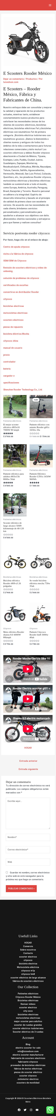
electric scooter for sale (28, 1047)
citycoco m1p (28, 970)
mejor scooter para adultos (28, 1021)
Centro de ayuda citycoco (16, 246)
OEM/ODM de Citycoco (14, 260)
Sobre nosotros (28, 949)
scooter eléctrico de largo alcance (28, 977)
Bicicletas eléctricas (28, 1000)
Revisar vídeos (28, 1004)
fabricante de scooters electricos (28, 1058)
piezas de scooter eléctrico (28, 1072)
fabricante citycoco (28, 1061)
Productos (31, 79)
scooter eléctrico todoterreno (28, 1028)
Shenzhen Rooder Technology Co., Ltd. (23, 389)
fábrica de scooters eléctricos (28, 981)
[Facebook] (19, 1110)
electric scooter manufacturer (28, 1054)
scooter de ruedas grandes (28, 1025)
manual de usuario (12, 348)
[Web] (28, 862)
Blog (28, 1044)
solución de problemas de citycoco (21, 278)
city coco (28, 1011)
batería (6, 368)
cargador (8, 375)
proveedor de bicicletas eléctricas (28, 1065)
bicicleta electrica (28, 963)
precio (6, 355)
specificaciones (11, 382)
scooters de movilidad (28, 1082)
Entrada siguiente (28, 769)
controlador (9, 361)
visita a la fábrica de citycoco (18, 254)
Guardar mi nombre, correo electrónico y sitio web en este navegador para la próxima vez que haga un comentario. (28, 876)
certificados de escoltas (15, 285)
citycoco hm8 (28, 974)
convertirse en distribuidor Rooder (21, 292)
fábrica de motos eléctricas (28, 1068)
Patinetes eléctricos (28, 993)
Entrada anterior (28, 761)
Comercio (28, 946)
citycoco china (10, 341)
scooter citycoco (28, 1075)
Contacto (28, 953)
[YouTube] (37, 1110)
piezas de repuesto (13, 327)
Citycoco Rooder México (28, 997)
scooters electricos (13, 320)
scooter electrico (28, 956)
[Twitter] (25, 1110)
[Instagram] (31, 1110)
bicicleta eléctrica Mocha (16, 334)
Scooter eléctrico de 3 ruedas (28, 1031)
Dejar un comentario (13, 79)
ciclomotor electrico (28, 1079)
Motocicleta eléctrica (28, 967)
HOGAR (28, 747)
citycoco (7, 299)
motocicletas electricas (15, 313)
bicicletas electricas (13, 306)
